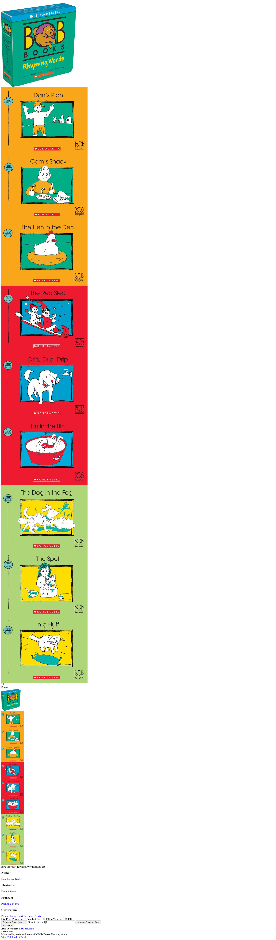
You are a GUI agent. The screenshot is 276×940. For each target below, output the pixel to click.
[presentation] (14, 922)
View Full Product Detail (14, 937)
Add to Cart (8, 925)
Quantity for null (36, 922)
